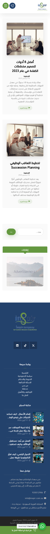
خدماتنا (25, 388)
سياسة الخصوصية (25, 376)
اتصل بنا (25, 395)
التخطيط (27, 76)
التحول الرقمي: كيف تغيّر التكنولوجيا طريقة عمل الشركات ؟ (19, 457)
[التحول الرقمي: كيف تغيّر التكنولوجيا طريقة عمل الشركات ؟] (38, 457)
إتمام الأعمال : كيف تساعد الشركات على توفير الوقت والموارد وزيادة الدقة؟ (18, 416)
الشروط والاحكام (25, 379)
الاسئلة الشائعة (25, 382)
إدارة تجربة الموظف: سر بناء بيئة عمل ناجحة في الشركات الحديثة (19, 430)
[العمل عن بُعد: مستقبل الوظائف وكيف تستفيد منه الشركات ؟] (38, 444)
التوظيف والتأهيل (25, 392)
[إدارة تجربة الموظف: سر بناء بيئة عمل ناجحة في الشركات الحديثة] (38, 430)
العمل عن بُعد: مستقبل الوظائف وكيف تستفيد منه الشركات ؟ (19, 443)
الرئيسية (25, 373)
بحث (11, 232)
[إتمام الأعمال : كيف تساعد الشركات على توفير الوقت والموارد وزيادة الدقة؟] (38, 417)
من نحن (25, 385)
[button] (6, 6)
